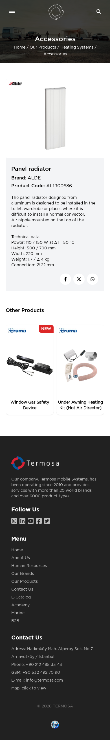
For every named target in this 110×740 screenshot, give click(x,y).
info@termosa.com (44, 680)
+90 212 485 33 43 (44, 665)
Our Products (43, 47)
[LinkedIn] (23, 521)
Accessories (55, 54)
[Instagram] (15, 521)
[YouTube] (32, 521)
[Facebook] (40, 521)
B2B (15, 621)
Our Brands (22, 574)
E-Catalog (21, 597)
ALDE (34, 178)
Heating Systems (76, 47)
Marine (18, 613)
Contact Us (22, 589)
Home (19, 47)
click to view (34, 688)
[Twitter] (48, 521)
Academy (20, 605)
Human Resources (29, 566)
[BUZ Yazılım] (55, 724)
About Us (20, 558)
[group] (30, 370)
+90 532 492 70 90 (41, 673)
